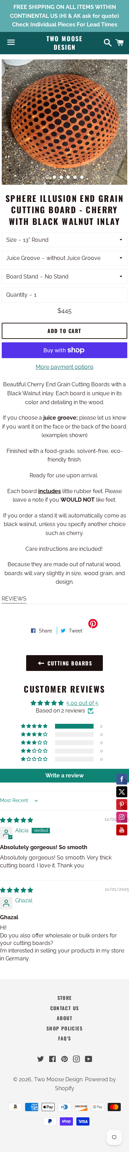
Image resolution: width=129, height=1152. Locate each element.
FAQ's (64, 1038)
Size (11, 240)
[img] (16, 820)
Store (64, 997)
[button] (35, 726)
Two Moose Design (64, 43)
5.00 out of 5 (82, 703)
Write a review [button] (64, 775)
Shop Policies (64, 1028)
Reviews (14, 598)
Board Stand (22, 276)
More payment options (65, 367)
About (64, 1018)
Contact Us (64, 1008)
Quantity (17, 295)
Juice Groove (23, 258)
